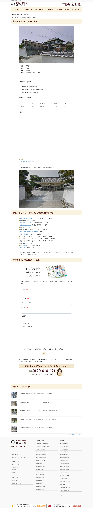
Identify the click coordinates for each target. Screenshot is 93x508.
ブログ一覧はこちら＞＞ (75, 434)
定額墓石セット (15, 472)
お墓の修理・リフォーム (65, 481)
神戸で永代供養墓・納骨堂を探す (19, 457)
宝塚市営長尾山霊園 (64, 466)
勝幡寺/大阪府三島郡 (40, 486)
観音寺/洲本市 (39, 480)
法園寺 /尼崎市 (39, 463)
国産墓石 (14, 469)
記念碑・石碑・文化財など (17, 483)
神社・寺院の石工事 (16, 477)
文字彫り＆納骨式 (64, 478)
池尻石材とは (15, 454)
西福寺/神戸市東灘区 (40, 451)
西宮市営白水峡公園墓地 (65, 457)
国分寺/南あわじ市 (40, 489)
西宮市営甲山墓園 (64, 460)
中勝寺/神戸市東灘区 (40, 449)
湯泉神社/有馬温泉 (40, 469)
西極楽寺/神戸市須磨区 (41, 454)
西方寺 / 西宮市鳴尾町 (40, 460)
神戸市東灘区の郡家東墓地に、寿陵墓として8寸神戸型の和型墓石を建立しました (37, 393)
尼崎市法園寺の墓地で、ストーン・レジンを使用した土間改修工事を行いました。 (37, 402)
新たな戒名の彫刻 (25, 234)
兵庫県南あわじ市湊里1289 (26, 161)
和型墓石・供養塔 (16, 467)
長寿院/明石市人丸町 (40, 466)
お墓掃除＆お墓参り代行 (65, 487)
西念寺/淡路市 (39, 483)
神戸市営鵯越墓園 (64, 443)
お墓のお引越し (24, 245)
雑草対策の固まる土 (64, 490)
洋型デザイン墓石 (16, 464)
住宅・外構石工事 (16, 485)
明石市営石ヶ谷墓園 (64, 469)
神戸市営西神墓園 (64, 451)
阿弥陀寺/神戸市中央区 (41, 457)
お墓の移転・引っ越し (65, 493)
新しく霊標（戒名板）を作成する (29, 231)
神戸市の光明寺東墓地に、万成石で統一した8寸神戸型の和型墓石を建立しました (37, 427)
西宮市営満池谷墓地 (64, 463)
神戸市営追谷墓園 (64, 449)
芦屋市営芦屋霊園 (64, 454)
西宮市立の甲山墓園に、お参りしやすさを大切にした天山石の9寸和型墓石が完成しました (39, 410)
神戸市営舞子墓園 (64, 446)
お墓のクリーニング (25, 222)
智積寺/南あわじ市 (40, 477)
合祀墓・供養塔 (15, 480)
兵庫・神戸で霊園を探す (65, 472)
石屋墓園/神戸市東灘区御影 (42, 443)
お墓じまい (23, 247)
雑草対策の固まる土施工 (26, 218)
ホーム (13, 451)
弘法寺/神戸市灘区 (40, 472)
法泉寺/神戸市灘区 (40, 474)
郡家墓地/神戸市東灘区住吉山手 (43, 446)
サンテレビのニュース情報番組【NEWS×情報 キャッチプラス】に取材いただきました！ (39, 419)
